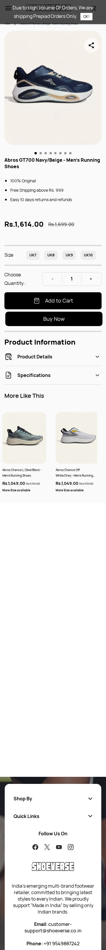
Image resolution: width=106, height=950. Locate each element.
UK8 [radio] (50, 255)
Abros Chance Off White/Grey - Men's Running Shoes (74, 473)
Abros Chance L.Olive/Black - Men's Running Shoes (22, 472)
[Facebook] (35, 847)
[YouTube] (58, 847)
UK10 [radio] (88, 255)
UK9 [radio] (69, 255)
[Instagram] (70, 847)
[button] (53, 798)
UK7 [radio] (32, 255)
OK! (86, 16)
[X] (47, 847)
